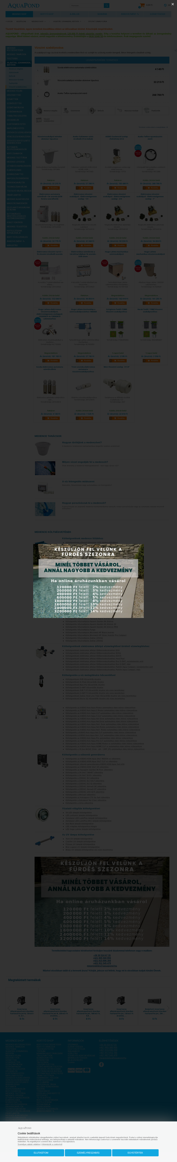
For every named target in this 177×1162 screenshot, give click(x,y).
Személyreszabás (88, 1152)
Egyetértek (135, 1152)
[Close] (172, 4)
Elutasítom (41, 1152)
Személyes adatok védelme (29, 1144)
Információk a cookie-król (52, 1144)
